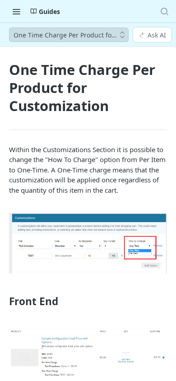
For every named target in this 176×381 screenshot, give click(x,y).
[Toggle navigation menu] (16, 11)
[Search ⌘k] (164, 11)
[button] (88, 243)
